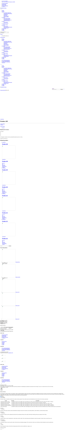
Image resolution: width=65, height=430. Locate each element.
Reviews (3, 127)
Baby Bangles (6, 24)
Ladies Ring (3, 90)
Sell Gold (3, 62)
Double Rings (6, 14)
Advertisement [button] (2, 419)
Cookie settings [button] (3, 387)
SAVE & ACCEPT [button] (3, 427)
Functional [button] (1, 408)
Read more (3, 165)
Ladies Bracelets (6, 56)
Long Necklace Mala (7, 19)
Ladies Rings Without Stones (8, 13)
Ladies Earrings (6, 51)
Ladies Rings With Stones (7, 12)
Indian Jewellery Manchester (6, 61)
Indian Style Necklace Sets (7, 48)
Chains (3, 29)
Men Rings (5, 15)
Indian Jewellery (4, 341)
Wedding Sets (4, 28)
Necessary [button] (1, 395)
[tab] (33, 127)
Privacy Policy (4, 336)
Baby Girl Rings (6, 44)
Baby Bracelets (6, 26)
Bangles (3, 52)
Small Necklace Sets (7, 20)
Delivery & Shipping (5, 5)
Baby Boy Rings (6, 16)
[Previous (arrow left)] (0, 429)
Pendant (3, 11)
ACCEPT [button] (6, 387)
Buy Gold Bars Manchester (6, 60)
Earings (3, 374)
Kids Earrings (6, 22)
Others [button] (1, 423)
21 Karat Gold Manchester (6, 380)
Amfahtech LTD (10, 352)
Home (3, 10)
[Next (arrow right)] (1, 429)
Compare (1, 124)
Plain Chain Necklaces (7, 18)
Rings (3, 40)
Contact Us (3, 6)
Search (53, 88)
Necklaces (3, 17)
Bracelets (3, 25)
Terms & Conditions (5, 3)
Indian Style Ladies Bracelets (8, 55)
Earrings (3, 21)
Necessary (2, 396)
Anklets (3, 30)
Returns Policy (4, 4)
